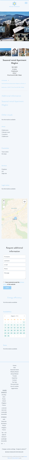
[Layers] (24, 201)
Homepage (4, 80)
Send (7, 287)
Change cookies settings (8, 449)
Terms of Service (15, 458)
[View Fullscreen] (4, 207)
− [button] (3, 203)
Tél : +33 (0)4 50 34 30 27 (3, 434)
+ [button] (3, 201)
